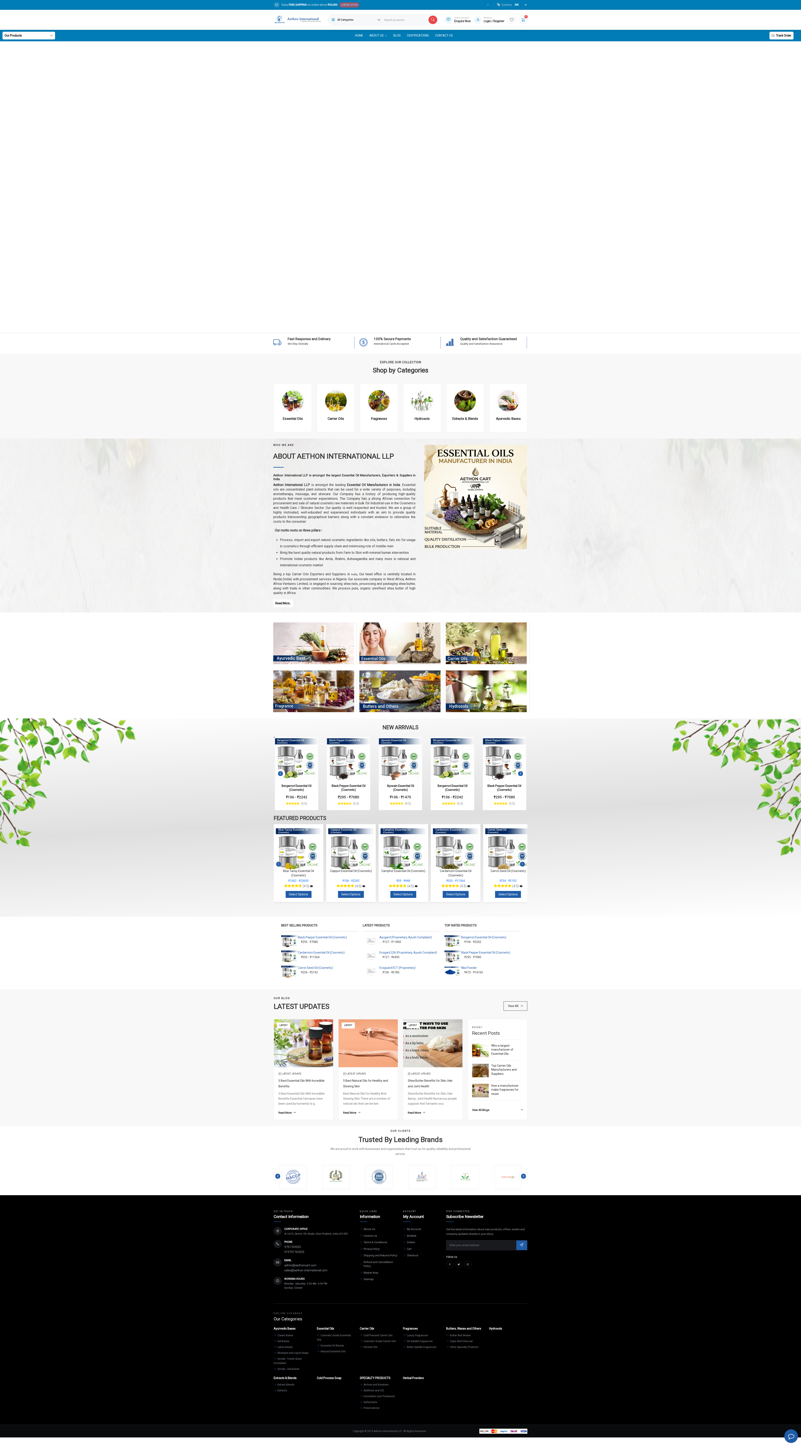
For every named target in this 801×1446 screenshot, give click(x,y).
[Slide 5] (408, 327)
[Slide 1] (378, 327)
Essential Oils (400, 647)
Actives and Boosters (376, 1384)
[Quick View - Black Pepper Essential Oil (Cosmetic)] (362, 742)
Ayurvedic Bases (314, 647)
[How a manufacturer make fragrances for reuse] (480, 1090)
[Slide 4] (400, 327)
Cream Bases (285, 1335)
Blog (397, 35)
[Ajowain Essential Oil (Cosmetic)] (400, 758)
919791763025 (294, 1252)
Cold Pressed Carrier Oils (378, 1335)
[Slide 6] (415, 327)
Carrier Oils (486, 647)
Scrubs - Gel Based (288, 1369)
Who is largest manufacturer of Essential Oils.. (502, 1049)
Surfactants (370, 1402)
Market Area (371, 1272)
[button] (280, 773)
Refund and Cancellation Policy (378, 1264)
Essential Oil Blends (332, 1345)
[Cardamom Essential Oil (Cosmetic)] (311, 886)
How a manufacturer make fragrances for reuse (505, 1089)
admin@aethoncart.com (300, 1265)
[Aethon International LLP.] (298, 20)
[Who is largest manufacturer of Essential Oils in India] (480, 1050)
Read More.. (283, 603)
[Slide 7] (423, 327)
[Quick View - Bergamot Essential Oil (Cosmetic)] (310, 742)
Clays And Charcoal (461, 1341)
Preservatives (371, 1408)
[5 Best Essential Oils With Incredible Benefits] (303, 1043)
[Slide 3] (393, 327)
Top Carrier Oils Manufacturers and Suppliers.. (504, 1069)
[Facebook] (449, 1264)
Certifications (418, 35)
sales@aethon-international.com (305, 1270)
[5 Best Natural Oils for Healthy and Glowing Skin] (368, 1043)
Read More (285, 1112)
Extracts (282, 1390)
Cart (409, 1248)
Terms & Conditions (375, 1242)
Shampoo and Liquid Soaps (293, 1352)
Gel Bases (283, 1341)
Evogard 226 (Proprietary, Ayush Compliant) (408, 952)
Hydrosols (486, 695)
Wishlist (411, 1235)
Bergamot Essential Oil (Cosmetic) (483, 937)
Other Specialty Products (464, 1347)
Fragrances (313, 695)
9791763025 (292, 1247)
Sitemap (369, 1279)
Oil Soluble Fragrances (419, 1341)
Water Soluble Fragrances (421, 1347)
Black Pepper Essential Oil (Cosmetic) (322, 937)
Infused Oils (370, 1347)
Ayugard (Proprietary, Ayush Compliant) (405, 937)
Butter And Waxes (460, 1335)
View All (513, 1006)
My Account (414, 1229)
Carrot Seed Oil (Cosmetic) (315, 967)
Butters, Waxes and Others (399, 695)
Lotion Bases (285, 1347)
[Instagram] (467, 1264)
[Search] (432, 20)
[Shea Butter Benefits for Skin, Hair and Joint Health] (432, 1043)
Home (359, 35)
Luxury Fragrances (417, 1335)
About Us (369, 1229)
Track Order (783, 35)
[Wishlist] (512, 20)
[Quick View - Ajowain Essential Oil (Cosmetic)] (414, 742)
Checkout (412, 1255)
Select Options (298, 894)
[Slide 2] (385, 327)
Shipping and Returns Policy (380, 1255)
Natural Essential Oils (333, 1351)
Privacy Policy (372, 1248)
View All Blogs (480, 1110)
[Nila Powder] (416, 886)
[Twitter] (458, 1264)
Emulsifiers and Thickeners (379, 1396)
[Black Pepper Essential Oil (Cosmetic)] (348, 758)
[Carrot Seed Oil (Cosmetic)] (363, 886)
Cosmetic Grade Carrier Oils (379, 1341)
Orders (411, 1242)
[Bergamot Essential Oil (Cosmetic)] (296, 758)
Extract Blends (285, 1384)
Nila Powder (469, 967)
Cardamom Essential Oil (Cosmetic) (321, 952)
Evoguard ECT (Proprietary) (397, 967)
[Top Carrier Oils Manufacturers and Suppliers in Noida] (480, 1070)
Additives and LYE (373, 1390)
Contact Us (444, 35)
